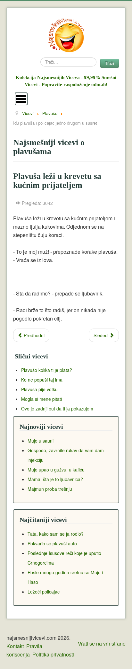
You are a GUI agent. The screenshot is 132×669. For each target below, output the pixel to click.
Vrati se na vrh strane (102, 643)
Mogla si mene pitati (41, 399)
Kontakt (15, 646)
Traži (109, 63)
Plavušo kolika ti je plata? (46, 370)
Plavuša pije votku (39, 389)
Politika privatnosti (53, 654)
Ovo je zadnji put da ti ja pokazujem (57, 408)
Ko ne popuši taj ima (41, 379)
